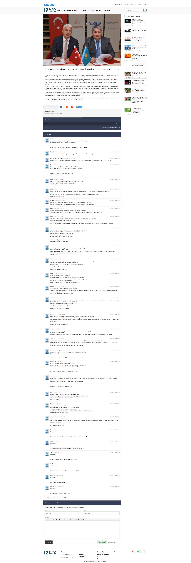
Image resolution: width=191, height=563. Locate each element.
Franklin (52, 200)
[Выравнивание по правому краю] (62, 519)
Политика (75, 10)
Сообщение (48, 517)
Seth (51, 403)
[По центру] (59, 519)
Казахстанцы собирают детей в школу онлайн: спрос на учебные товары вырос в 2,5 (139, 47)
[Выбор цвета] (73, 519)
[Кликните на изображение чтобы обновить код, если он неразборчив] (102, 542)
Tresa (51, 452)
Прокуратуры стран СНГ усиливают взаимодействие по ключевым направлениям (139, 39)
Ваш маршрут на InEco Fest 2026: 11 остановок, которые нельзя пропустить (138, 90)
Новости (132, 4)
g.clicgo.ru (63, 482)
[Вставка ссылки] (68, 519)
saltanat (68, 72)
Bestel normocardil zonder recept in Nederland (87, 212)
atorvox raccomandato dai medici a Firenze (77, 147)
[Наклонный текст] (49, 519)
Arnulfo (52, 416)
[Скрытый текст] (76, 519)
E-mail (84, 510)
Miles (51, 189)
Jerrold (51, 329)
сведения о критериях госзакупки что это (82, 290)
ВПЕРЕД (64, 497)
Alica (51, 441)
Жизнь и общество (102, 552)
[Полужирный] (46, 519)
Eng (122, 4)
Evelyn (51, 273)
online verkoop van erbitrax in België (84, 154)
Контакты (138, 4)
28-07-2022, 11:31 (61, 72)
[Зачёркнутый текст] (53, 519)
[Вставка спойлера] (84, 519)
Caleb (51, 208)
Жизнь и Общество (97, 10)
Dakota (52, 286)
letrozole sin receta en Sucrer (56, 158)
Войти (144, 4)
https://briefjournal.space (70, 459)
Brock (51, 429)
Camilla (52, 138)
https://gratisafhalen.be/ (64, 493)
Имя (46, 510)
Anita (51, 338)
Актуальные (67, 10)
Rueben (52, 350)
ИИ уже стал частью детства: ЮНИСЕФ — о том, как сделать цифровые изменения (139, 74)
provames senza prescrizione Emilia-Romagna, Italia (97, 160)
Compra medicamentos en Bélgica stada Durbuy (62, 204)
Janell (51, 463)
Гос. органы (82, 10)
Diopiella (52, 151)
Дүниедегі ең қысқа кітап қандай (74, 357)
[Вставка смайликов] (65, 519)
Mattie (51, 216)
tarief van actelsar (68, 181)
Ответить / (117, 138)
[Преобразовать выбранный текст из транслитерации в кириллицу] (81, 519)
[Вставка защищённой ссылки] (70, 519)
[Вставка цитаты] (78, 519)
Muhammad (53, 361)
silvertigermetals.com (73, 371)
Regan (51, 475)
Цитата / (112, 138)
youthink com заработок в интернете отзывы (66, 394)
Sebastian (52, 314)
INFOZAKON (91, 561)
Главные (59, 10)
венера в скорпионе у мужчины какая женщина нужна (88, 334)
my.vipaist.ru (70, 448)
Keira (51, 179)
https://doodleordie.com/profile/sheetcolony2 (77, 436)
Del (51, 376)
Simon (51, 164)
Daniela (52, 486)
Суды (89, 10)
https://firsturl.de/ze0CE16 (72, 471)
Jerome (52, 228)
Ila (51, 392)
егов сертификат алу (62, 324)
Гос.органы (53, 72)
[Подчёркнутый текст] (51, 519)
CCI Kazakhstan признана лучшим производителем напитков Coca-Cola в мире (138, 82)
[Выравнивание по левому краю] (56, 519)
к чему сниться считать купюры (95, 342)
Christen (52, 246)
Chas (51, 259)
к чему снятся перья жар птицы (69, 223)
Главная (126, 4)
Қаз (117, 4)
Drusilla (52, 298)
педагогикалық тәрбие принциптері (84, 423)
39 (72, 72)
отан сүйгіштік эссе (62, 269)
